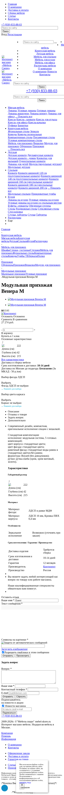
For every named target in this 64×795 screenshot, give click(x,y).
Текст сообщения (11, 603)
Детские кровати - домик (22, 158)
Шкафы (5, 250)
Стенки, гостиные (20, 250)
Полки (41, 256)
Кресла (12, 119)
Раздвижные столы (26, 208)
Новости (52, 71)
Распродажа (14, 217)
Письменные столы (44, 137)
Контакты (13, 747)
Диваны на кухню (18, 199)
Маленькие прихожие (13, 273)
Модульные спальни (19, 193)
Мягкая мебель (16, 107)
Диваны (12, 110)
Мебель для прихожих (20, 143)
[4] (15, 326)
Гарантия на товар (18, 759)
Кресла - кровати (25, 119)
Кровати (12, 173)
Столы (11, 208)
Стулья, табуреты (17, 214)
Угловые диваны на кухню (44, 199)
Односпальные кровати (32, 161)
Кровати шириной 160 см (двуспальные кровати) (33, 180)
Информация (8, 739)
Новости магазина (15, 706)
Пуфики (12, 125)
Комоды (12, 134)
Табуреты (41, 214)
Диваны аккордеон (18, 113)
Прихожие (38, 146)
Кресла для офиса (18, 122)
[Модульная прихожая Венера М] (27, 299)
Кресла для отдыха (46, 119)
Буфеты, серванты (18, 205)
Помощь (6, 736)
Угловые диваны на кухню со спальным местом (35, 202)
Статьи (12, 764)
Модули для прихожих (47, 265)
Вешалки (38, 143)
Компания (7, 733)
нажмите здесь (25, 782)
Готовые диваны (46, 110)
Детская (12, 152)
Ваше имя (7, 600)
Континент (49, 566)
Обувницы (26, 146)
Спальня (12, 170)
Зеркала (34, 131)
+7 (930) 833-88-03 (11, 24)
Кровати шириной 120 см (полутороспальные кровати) (27, 174)
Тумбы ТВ (23, 256)
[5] (19, 326)
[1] (3, 326)
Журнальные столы (19, 131)
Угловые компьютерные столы (25, 140)
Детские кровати (17, 155)
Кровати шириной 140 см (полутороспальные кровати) (35, 177)
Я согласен (22, 786)
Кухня (11, 196)
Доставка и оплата (18, 756)
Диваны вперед (38, 113)
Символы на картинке (14, 639)
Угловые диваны (27, 110)
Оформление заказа (19, 753)
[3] (11, 326)
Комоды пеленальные (30, 134)
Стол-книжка (15, 211)
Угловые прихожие (36, 273)
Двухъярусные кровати (40, 155)
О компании (40, 71)
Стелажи (35, 250)
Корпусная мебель (18, 128)
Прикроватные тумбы (43, 193)
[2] (7, 326)
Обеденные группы (40, 205)
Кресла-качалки (37, 122)
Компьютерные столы (20, 137)
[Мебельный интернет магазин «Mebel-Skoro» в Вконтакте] (4, 788)
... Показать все (23, 116)
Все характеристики (12, 359)
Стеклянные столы (48, 208)
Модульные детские (19, 167)
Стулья (31, 214)
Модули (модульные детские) (45, 164)
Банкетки (23, 125)
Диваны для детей (18, 164)
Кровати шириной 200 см (32, 188)
